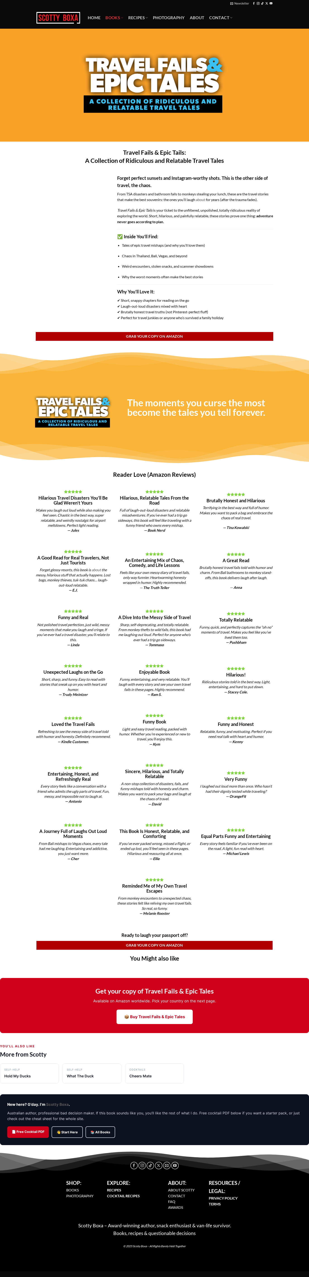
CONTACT (176, 1196)
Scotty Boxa (57, 1104)
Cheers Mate (140, 1073)
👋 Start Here (67, 1132)
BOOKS (72, 1190)
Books (112, 17)
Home (94, 17)
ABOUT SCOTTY (181, 1190)
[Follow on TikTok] (262, 3)
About (197, 17)
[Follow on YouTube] (271, 3)
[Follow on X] (266, 3)
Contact (219, 17)
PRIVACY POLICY (223, 1198)
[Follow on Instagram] (258, 3)
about (200, 199)
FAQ (171, 1201)
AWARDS (175, 1207)
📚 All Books (100, 1132)
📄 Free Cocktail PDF (28, 1132)
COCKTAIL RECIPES (123, 1196)
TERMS (215, 1204)
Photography (169, 17)
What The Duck (80, 1073)
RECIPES (114, 1190)
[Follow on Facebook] (253, 3)
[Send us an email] (167, 1165)
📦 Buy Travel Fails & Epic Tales (154, 1016)
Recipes (136, 17)
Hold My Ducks (17, 1073)
